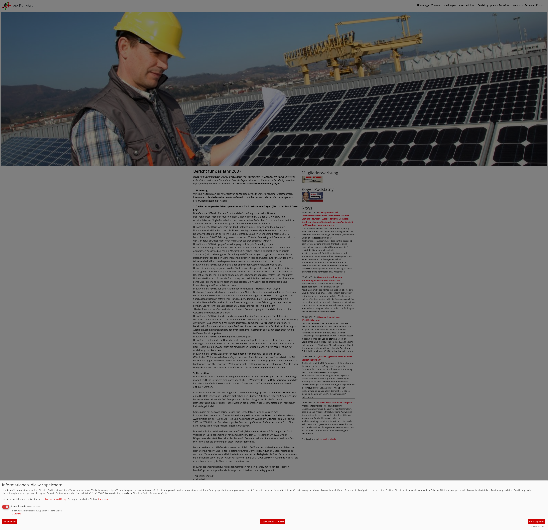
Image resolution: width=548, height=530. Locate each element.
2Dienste (16, 513)
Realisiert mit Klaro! (538, 527)
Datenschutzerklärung (56, 499)
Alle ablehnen (9, 521)
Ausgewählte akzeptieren (272, 521)
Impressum (103, 499)
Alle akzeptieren (536, 521)
